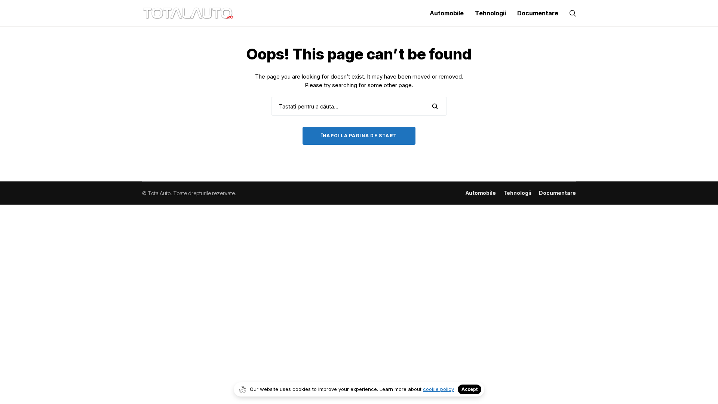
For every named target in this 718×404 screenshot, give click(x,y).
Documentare (557, 193)
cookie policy (438, 389)
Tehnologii (517, 193)
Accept (469, 389)
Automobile (481, 193)
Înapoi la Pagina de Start (359, 135)
